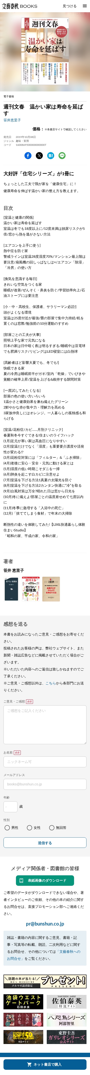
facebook (27, 155)
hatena (50, 155)
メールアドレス (14, 775)
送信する (45, 843)
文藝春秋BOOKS (19, 6)
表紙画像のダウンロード (47, 880)
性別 (6, 820)
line (62, 155)
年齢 (6, 797)
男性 (14, 827)
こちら (50, 683)
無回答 (61, 827)
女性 (37, 827)
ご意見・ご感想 (14, 701)
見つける (70, 6)
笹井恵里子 (12, 120)
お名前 (8, 752)
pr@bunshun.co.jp (45, 924)
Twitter (39, 155)
